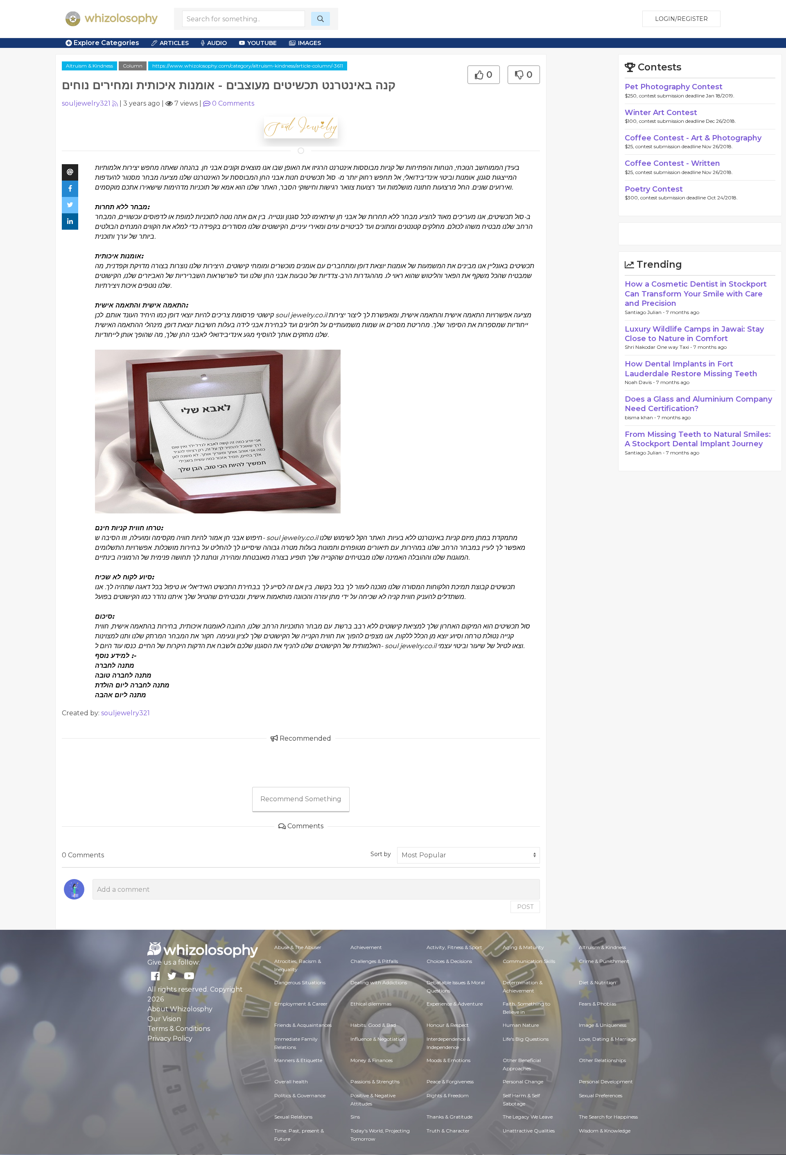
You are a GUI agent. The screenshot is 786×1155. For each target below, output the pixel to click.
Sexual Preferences (600, 1095)
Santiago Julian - (645, 312)
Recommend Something (300, 799)
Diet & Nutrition (597, 982)
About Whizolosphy (179, 1009)
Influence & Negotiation (377, 1039)
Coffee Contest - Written (672, 163)
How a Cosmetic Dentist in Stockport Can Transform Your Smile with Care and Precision (696, 294)
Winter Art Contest (661, 112)
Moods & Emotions (448, 1060)
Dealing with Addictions (378, 982)
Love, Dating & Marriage (607, 1039)
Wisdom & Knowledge (604, 1131)
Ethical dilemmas (370, 1004)
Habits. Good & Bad (373, 1025)
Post (525, 907)
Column (132, 66)
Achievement (366, 947)
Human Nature (521, 1025)
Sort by (380, 854)
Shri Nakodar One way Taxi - (659, 347)
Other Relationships (602, 1060)
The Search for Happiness (608, 1117)
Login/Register (681, 19)
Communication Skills (529, 961)
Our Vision (164, 1019)
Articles (174, 43)
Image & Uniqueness (602, 1025)
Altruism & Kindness (89, 66)
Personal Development (606, 1081)
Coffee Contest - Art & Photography (693, 137)
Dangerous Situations (299, 982)
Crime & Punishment (604, 961)
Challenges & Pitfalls (374, 961)
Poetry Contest (654, 189)
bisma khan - (641, 417)
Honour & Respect (448, 1025)
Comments (233, 103)
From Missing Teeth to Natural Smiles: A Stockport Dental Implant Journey (698, 439)
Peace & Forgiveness (450, 1081)
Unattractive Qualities (529, 1131)
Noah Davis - (640, 382)
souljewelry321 (86, 103)
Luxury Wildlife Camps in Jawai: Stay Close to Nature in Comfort (694, 334)
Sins (355, 1117)
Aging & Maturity (523, 947)
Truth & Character (448, 1131)
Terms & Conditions (178, 1029)
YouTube (262, 43)
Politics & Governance (299, 1095)
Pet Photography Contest (674, 86)
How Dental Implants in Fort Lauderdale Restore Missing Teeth (691, 368)
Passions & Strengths (375, 1081)
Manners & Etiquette (298, 1060)
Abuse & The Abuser (297, 947)
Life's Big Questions (526, 1039)
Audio (217, 43)
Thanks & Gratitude (449, 1117)
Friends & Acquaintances (303, 1025)
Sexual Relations (293, 1117)
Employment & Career (301, 1004)
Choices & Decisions (449, 961)
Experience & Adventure (455, 1004)
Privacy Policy (169, 1038)
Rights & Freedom (448, 1095)
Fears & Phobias (597, 1004)
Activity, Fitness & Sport (454, 947)
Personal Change (523, 1081)
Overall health (291, 1081)
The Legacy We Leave (528, 1117)
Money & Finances (371, 1060)
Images (309, 43)
